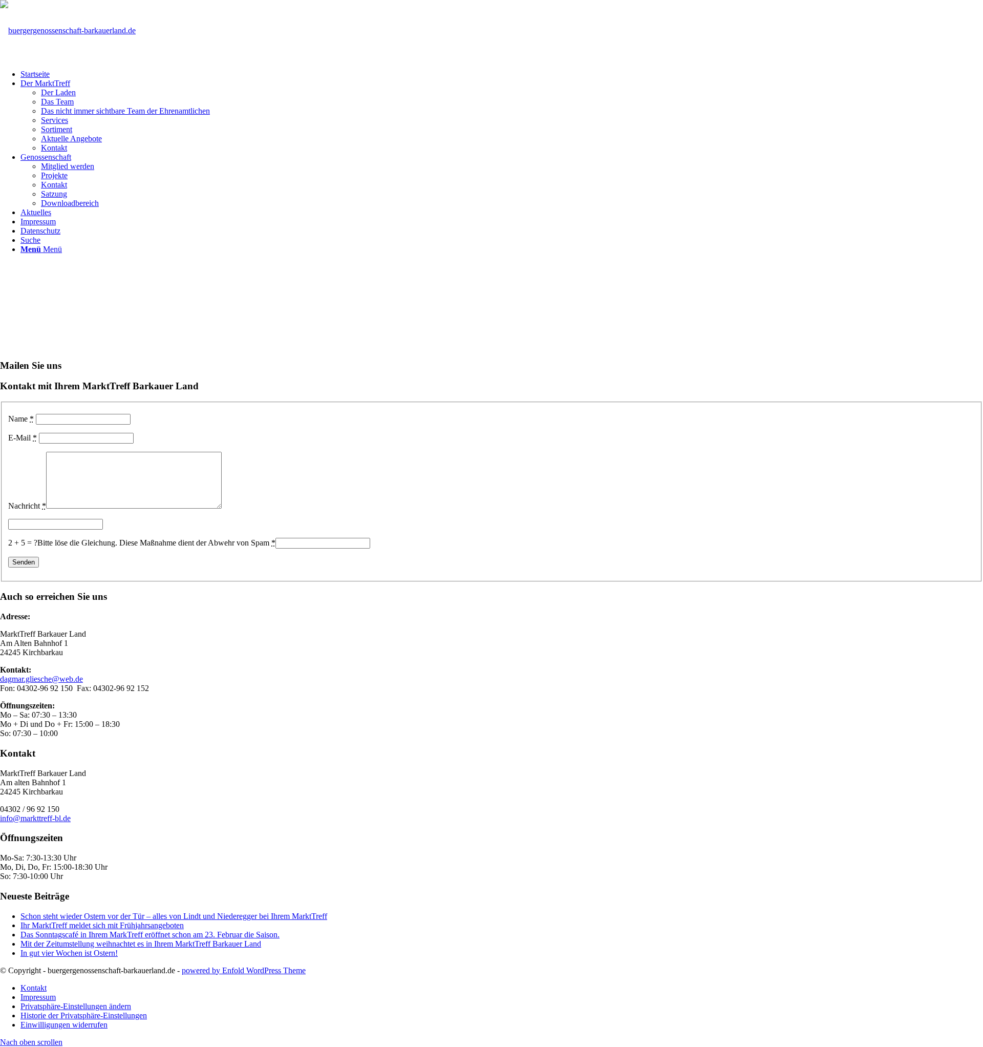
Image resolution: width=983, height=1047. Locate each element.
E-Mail (22, 437)
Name (21, 418)
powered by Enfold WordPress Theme (244, 970)
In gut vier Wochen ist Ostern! (69, 953)
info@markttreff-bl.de (35, 818)
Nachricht (27, 505)
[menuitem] (501, 74)
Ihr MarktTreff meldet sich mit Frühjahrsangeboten (102, 925)
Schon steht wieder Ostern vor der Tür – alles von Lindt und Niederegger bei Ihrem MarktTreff (173, 916)
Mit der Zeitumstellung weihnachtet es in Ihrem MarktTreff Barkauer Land (140, 943)
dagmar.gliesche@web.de (41, 679)
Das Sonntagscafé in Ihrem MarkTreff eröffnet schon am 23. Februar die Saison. (150, 934)
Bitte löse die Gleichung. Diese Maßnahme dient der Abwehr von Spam (156, 542)
